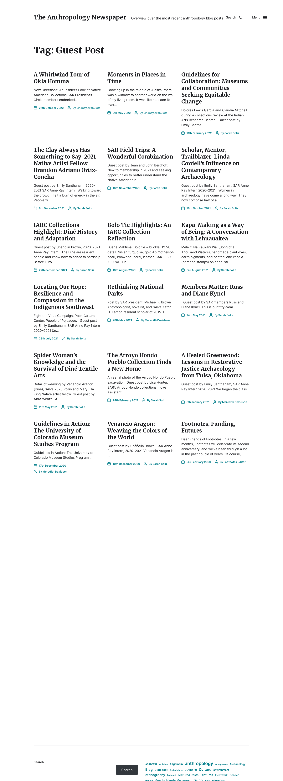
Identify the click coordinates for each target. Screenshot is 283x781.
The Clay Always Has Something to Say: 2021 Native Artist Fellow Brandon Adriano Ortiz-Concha (66, 163)
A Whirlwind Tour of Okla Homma (61, 78)
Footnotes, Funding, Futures (208, 427)
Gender (234, 775)
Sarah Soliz (231, 133)
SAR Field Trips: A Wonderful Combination (140, 153)
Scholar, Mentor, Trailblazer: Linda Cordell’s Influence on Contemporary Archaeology (210, 163)
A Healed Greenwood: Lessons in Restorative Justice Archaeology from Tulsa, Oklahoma (211, 365)
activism (163, 764)
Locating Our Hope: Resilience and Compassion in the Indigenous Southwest (64, 297)
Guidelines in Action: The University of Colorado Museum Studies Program (62, 434)
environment (221, 769)
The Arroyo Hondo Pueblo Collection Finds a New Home (139, 362)
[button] (234, 17)
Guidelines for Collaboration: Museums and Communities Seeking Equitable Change (214, 88)
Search (39, 762)
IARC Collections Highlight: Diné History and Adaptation (66, 232)
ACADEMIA (151, 764)
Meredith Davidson (157, 320)
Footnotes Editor (235, 462)
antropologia (221, 764)
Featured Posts (188, 775)
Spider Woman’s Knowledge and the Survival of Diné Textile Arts (66, 365)
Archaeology (237, 764)
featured (171, 775)
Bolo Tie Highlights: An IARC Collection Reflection (139, 232)
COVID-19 (191, 769)
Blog (149, 770)
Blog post (161, 769)
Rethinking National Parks (135, 290)
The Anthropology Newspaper (80, 17)
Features (206, 775)
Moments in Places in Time (136, 78)
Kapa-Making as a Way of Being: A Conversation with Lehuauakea (214, 232)
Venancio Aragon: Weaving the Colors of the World (137, 430)
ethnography (155, 775)
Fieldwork (221, 775)
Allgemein (176, 764)
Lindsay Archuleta (88, 107)
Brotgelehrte (176, 770)
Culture (205, 770)
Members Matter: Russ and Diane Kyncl (212, 290)
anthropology (199, 763)
